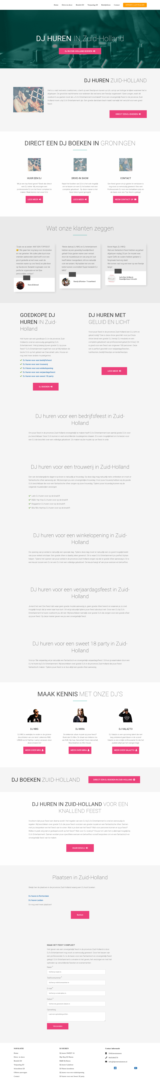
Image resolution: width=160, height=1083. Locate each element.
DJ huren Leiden (36, 900)
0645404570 (113, 1058)
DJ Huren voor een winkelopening (38, 368)
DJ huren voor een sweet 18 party (38, 376)
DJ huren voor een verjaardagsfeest (39, 372)
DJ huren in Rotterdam (39, 896)
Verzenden (57, 1026)
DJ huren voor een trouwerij (35, 364)
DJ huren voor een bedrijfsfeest (37, 360)
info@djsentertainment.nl (118, 1062)
